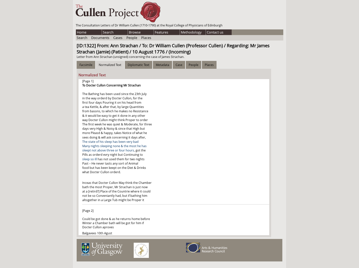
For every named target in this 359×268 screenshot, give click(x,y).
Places (146, 37)
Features (161, 32)
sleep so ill (89, 159)
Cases (117, 37)
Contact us (215, 32)
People (131, 37)
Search (108, 32)
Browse (135, 32)
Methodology (191, 32)
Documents (100, 37)
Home (81, 32)
